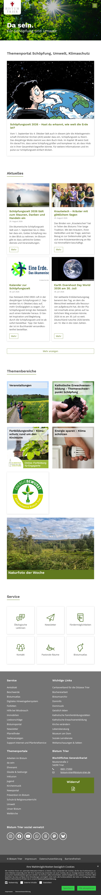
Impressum (9, 891)
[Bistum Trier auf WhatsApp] (37, 836)
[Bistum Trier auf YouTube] (28, 836)
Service (13, 596)
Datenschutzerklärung (47, 879)
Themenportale (17, 751)
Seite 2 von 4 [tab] (48, 154)
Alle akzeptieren (86, 888)
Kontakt (21, 654)
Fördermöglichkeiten (80, 624)
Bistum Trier (60, 751)
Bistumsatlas (80, 654)
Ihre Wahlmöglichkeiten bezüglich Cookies (50, 866)
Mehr (14, 249)
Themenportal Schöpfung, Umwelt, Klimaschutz (48, 53)
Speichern (68, 888)
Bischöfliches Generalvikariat (69, 758)
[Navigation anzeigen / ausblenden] (94, 5)
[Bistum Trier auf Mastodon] (54, 836)
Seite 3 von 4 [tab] (53, 154)
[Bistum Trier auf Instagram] (10, 836)
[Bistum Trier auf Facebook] (19, 836)
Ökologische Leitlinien (20, 626)
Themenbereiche (21, 371)
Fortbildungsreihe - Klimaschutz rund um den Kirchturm (27, 434)
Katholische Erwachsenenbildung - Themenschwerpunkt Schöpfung (73, 389)
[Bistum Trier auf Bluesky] (63, 836)
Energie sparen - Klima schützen (70, 432)
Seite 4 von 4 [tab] (57, 154)
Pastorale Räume (50, 654)
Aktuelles (15, 173)
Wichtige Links (62, 680)
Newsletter (50, 624)
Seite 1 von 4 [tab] (44, 154)
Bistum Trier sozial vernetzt (25, 827)
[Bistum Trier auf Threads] (45, 836)
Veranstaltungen (20, 385)
